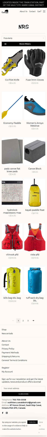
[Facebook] (3, 413)
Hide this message (32, 422)
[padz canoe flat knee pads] (12, 151)
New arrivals (7, 333)
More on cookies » (42, 427)
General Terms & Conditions (14, 360)
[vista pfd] (34, 237)
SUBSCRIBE (24, 394)
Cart (39, 11)
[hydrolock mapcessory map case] (12, 193)
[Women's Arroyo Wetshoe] (34, 106)
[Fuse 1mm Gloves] (34, 63)
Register (5, 368)
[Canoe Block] (34, 151)
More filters (25, 44)
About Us (23, 11)
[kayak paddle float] (34, 193)
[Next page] (33, 320)
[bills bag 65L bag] (12, 281)
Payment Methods (10, 353)
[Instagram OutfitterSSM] (7, 413)
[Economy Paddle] (12, 106)
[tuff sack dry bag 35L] (34, 281)
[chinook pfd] (12, 237)
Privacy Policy (8, 349)
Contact (32, 11)
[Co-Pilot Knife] (12, 63)
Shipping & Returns (11, 356)
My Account (7, 372)
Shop (4, 330)
